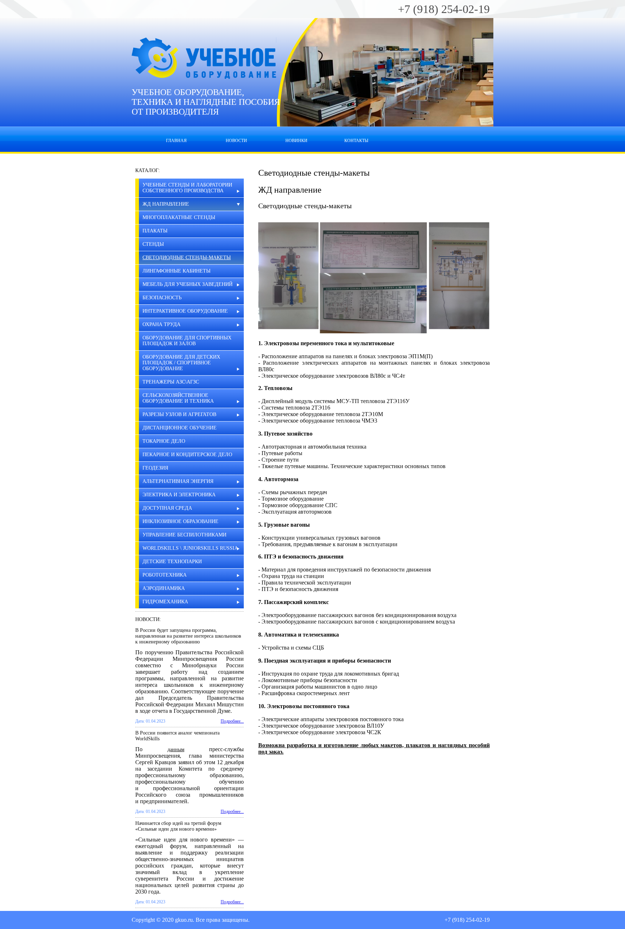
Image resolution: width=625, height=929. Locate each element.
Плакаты (155, 231)
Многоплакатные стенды (179, 217)
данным (175, 749)
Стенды (153, 244)
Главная (176, 140)
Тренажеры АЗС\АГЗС (171, 382)
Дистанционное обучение (180, 428)
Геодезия (155, 468)
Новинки (296, 140)
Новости (236, 140)
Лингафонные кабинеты (177, 271)
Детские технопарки (172, 561)
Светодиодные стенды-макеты (187, 257)
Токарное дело (164, 441)
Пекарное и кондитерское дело (187, 454)
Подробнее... (232, 721)
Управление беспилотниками (184, 535)
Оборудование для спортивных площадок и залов (187, 340)
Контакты (356, 140)
